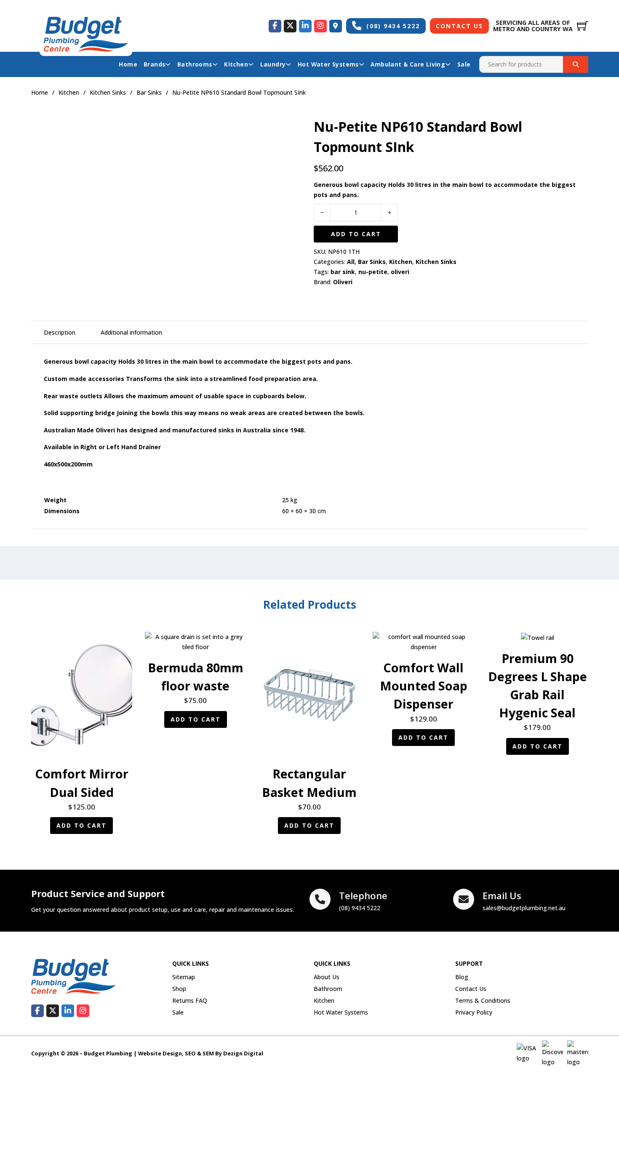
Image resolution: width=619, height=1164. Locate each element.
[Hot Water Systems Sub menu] (362, 64)
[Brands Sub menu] (168, 64)
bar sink (343, 272)
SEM (208, 1053)
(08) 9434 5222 (393, 26)
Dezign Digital (243, 1053)
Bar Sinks (149, 92)
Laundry (273, 64)
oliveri (400, 272)
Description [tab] (59, 332)
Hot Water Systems (328, 64)
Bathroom (328, 989)
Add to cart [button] (81, 825)
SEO (190, 1053)
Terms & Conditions (482, 1000)
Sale (464, 64)
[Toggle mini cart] (582, 26)
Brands (154, 64)
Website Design (160, 1053)
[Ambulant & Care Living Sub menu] (448, 64)
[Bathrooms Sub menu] (215, 64)
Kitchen (236, 64)
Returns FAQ (189, 1000)
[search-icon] (575, 64)
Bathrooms (194, 64)
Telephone (363, 895)
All (351, 262)
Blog (461, 977)
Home (128, 64)
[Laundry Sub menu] (288, 64)
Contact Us (459, 26)
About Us (326, 977)
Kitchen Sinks (108, 92)
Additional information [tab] (131, 332)
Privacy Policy (473, 1012)
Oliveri (342, 282)
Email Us (502, 895)
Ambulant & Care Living (408, 64)
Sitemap (183, 977)
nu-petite (372, 272)
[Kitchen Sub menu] (251, 64)
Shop (179, 989)
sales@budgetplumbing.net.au (524, 908)
